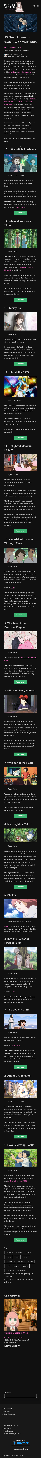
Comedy (19, 1252)
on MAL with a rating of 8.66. (17, 1181)
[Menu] (38, 6)
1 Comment (24, 57)
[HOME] (5, 47)
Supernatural (21, 1270)
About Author (6, 1428)
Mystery (26, 1257)
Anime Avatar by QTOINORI (11, 1434)
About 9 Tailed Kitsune (10, 1425)
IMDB (12, 587)
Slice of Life (10, 1270)
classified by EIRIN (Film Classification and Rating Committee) (20, 101)
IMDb (12, 992)
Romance (21, 1261)
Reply (22, 1337)
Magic (17, 1257)
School (30, 1261)
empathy (12, 72)
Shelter (7, 926)
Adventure (9, 1252)
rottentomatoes (15, 1045)
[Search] (34, 6)
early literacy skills (24, 72)
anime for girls (21, 207)
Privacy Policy (7, 1408)
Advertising (6, 1411)
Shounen (25, 1266)
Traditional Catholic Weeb (16, 1333)
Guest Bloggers (7, 1431)
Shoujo (16, 1266)
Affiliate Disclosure (8, 1414)
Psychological (10, 1261)
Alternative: (7, 1392)
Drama (28, 1252)
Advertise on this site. (20, 1449)
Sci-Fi (8, 1266)
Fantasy (9, 1257)
